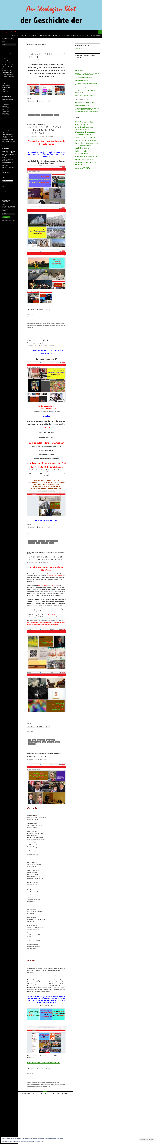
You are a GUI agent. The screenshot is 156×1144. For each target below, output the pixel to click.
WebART (30, 327)
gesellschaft (78, 140)
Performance (42, 325)
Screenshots (51, 325)
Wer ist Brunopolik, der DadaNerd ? (30, 35)
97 (49, 1093)
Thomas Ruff (32, 744)
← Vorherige (26, 1093)
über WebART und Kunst (8, 81)
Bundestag (31, 114)
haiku (46, 1082)
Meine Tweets (78, 48)
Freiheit (83, 137)
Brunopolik (77, 127)
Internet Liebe (5, 109)
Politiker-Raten (47, 1084)
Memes (4, 68)
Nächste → (65, 1093)
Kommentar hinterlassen (46, 136)
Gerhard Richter (51, 740)
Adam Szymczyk (32, 323)
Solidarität (80, 164)
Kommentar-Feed (6, 193)
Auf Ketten (4, 106)
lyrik (57, 1082)
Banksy (87, 124)
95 (41, 1093)
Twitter (93, 165)
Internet (89, 140)
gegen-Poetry (74, 35)
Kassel (30, 325)
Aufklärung (80, 124)
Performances (41, 124)
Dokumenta (31, 542)
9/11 (29, 740)
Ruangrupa (86, 159)
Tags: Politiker (88, 165)
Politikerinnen (81, 153)
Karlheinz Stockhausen (34, 742)
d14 (45, 323)
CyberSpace (41, 540)
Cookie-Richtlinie (40, 1141)
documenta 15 (91, 134)
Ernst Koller (77, 137)
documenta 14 (51, 323)
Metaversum (89, 143)
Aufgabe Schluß (5, 103)
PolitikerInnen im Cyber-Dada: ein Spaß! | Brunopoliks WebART (8, 153)
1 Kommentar (43, 59)
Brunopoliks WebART (9, 32)
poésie (78, 121)
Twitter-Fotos (60, 325)
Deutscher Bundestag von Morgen (46, 55)
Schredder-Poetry (38, 1086)
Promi (82, 159)
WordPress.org (5, 195)
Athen (40, 323)
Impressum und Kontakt (95, 35)
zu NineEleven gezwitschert (37, 341)
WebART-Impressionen (57, 51)
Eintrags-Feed (5, 191)
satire (56, 114)
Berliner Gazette (92, 124)
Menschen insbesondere (7, 99)
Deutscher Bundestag (85, 131)
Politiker (86, 148)
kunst (35, 325)
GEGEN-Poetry (6, 57)
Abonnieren (6, 217)
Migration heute (5, 113)
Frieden (91, 137)
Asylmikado (10, 169)
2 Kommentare (44, 562)
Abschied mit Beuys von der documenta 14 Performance (44, 130)
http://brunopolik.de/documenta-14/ (43, 1062)
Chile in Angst (37, 756)
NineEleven (40, 337)
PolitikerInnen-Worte (45, 35)
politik (38, 114)
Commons (92, 127)
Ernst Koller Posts (8, 74)
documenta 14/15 (84, 35)
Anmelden (4, 189)
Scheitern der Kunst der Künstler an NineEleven (45, 558)
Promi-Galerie (56, 35)
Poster (30, 1086)
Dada (34, 740)
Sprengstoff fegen (7, 66)
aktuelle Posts (15, 35)
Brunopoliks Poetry (32, 51)
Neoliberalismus (95, 143)
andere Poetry (65, 35)
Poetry (92, 145)
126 (58, 1093)
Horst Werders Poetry (7, 64)
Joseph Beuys (60, 323)
